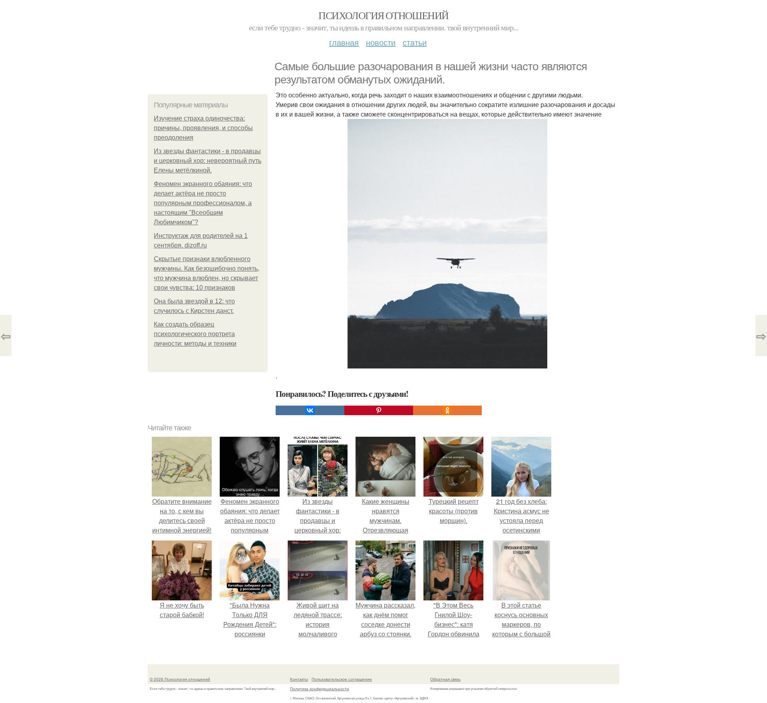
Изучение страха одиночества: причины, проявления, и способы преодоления (203, 128)
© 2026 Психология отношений (180, 679)
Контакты (299, 679)
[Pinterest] (378, 410)
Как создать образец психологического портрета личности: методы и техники (195, 334)
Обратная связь (445, 679)
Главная (344, 42)
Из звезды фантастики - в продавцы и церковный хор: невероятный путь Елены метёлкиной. (207, 161)
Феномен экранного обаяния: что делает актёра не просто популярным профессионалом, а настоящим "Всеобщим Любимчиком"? (203, 203)
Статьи (415, 42)
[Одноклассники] (447, 410)
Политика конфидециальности (319, 688)
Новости (380, 42)
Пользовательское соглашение (342, 679)
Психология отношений (383, 15)
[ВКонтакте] (310, 410)
